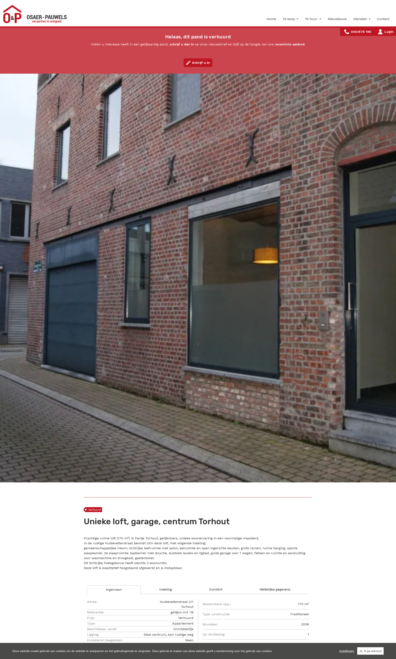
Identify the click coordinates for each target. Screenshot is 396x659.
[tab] (114, 589)
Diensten (360, 19)
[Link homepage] (36, 14)
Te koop (289, 19)
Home (271, 19)
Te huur (312, 19)
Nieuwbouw (337, 19)
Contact (383, 19)
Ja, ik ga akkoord (370, 651)
